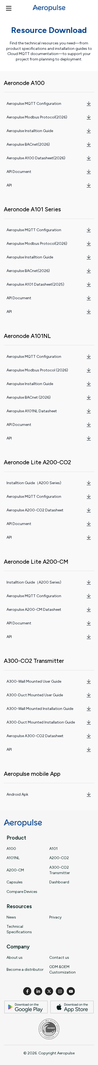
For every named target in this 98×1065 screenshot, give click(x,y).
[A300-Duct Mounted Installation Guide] (88, 722)
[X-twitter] (49, 991)
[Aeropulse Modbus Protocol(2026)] (88, 117)
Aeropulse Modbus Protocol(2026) (37, 117)
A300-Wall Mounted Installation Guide (40, 708)
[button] (8, 8)
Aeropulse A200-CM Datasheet (34, 609)
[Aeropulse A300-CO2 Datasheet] (88, 736)
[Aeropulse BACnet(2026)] (88, 144)
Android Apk (17, 794)
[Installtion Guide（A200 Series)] (88, 483)
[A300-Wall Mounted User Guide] (88, 681)
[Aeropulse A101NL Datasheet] (88, 411)
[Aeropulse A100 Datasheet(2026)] (88, 158)
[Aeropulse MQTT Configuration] (88, 103)
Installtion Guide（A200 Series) (34, 483)
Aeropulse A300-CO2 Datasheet (35, 736)
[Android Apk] (88, 794)
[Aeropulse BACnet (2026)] (88, 397)
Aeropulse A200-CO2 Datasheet (35, 510)
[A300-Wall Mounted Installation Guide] (88, 709)
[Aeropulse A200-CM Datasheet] (88, 609)
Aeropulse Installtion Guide (30, 131)
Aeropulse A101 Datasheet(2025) (35, 284)
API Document (19, 171)
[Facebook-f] (27, 991)
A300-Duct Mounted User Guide (35, 695)
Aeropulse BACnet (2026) (29, 397)
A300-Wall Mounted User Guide (34, 681)
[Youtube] (71, 991)
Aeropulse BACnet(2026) (28, 144)
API (9, 185)
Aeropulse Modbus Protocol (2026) (37, 370)
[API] (88, 185)
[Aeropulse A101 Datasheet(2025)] (88, 284)
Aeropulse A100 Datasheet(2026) (36, 158)
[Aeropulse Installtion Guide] (88, 131)
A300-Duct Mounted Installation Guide (41, 722)
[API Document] (88, 172)
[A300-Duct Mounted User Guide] (88, 695)
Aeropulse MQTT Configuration (34, 103)
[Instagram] (60, 991)
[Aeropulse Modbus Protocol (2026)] (88, 370)
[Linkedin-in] (38, 991)
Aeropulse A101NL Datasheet (32, 411)
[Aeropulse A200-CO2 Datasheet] (88, 510)
